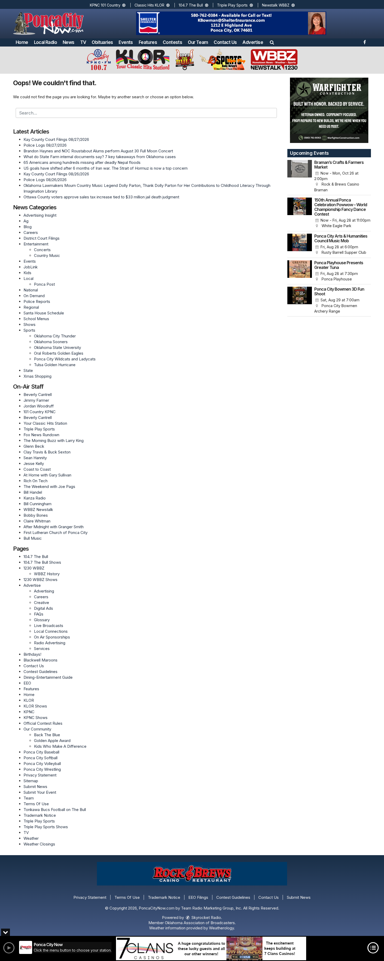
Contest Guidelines (40, 671)
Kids (27, 272)
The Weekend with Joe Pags (49, 486)
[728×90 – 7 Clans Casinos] (211, 948)
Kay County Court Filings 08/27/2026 (56, 139)
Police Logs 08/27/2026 (45, 145)
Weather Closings (39, 844)
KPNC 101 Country (105, 5)
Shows (30, 324)
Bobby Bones (36, 515)
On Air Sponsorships (52, 637)
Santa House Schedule (44, 312)
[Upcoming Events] (299, 176)
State (28, 370)
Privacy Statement (40, 775)
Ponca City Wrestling (42, 769)
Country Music (47, 255)
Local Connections (51, 631)
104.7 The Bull (191, 5)
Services (42, 648)
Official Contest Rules (43, 723)
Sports (29, 330)
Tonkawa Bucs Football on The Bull (55, 809)
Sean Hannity (35, 457)
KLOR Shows (35, 706)
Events (126, 42)
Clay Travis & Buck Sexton (47, 452)
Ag (26, 220)
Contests (172, 42)
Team (29, 798)
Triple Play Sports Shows (46, 826)
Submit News (35, 786)
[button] (272, 42)
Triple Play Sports (233, 5)
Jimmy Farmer (36, 400)
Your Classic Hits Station (45, 423)
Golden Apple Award (52, 740)
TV (83, 42)
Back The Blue (47, 734)
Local (28, 278)
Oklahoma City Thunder (55, 335)
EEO (27, 683)
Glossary (42, 619)
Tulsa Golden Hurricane (54, 364)
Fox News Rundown (41, 434)
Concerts (42, 249)
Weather (31, 838)
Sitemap (31, 780)
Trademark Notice (40, 815)
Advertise (252, 42)
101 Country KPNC (40, 411)
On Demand (34, 295)
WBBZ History (47, 573)
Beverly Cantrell (38, 394)
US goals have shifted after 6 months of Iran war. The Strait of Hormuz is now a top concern (106, 168)
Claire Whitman (37, 521)
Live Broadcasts (48, 625)
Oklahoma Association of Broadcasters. (200, 922)
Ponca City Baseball (41, 752)
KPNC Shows (36, 717)
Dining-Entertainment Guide (48, 677)
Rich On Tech (36, 480)
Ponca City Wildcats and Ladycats (65, 358)
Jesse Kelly (34, 463)
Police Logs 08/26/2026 (45, 179)
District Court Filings (42, 238)
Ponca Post (44, 284)
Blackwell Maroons (40, 660)
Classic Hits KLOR (150, 5)
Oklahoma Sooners (51, 341)
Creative (41, 602)
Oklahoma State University (57, 347)
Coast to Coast (37, 469)
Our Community (37, 729)
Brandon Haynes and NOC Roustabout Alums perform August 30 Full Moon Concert (98, 150)
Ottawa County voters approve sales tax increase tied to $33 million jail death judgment (101, 196)
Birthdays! (32, 654)
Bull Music (33, 538)
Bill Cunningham (37, 503)
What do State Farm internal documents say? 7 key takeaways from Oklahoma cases (100, 156)
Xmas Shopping (37, 376)
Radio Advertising (49, 642)
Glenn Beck (34, 446)
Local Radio (45, 42)
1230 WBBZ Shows (40, 579)
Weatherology (221, 927)
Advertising (44, 591)
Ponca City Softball (40, 757)
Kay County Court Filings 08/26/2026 (56, 173)
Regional (31, 307)
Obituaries (102, 42)
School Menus (36, 318)
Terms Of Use (36, 803)
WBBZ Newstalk (38, 509)
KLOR (29, 700)
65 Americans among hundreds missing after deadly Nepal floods (82, 162)
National (31, 289)
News (68, 42)
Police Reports (37, 301)
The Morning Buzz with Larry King (54, 440)
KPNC (29, 711)
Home (22, 42)
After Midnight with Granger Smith (54, 526)
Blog (28, 226)
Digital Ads (43, 608)
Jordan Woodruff (39, 406)
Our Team (198, 42)
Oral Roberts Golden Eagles (58, 353)
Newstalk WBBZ (276, 5)
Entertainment (36, 243)
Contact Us (225, 42)
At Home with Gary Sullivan (47, 475)
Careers (31, 232)
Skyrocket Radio (205, 917)
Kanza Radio (35, 498)
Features (148, 42)
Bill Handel (33, 492)
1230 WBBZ (34, 568)
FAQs (38, 614)
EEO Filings (198, 897)
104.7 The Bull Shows (42, 562)
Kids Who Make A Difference (60, 746)
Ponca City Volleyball (42, 763)
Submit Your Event (40, 792)
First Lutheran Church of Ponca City (56, 532)
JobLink (31, 266)
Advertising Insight (40, 215)
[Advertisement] (231, 23)
